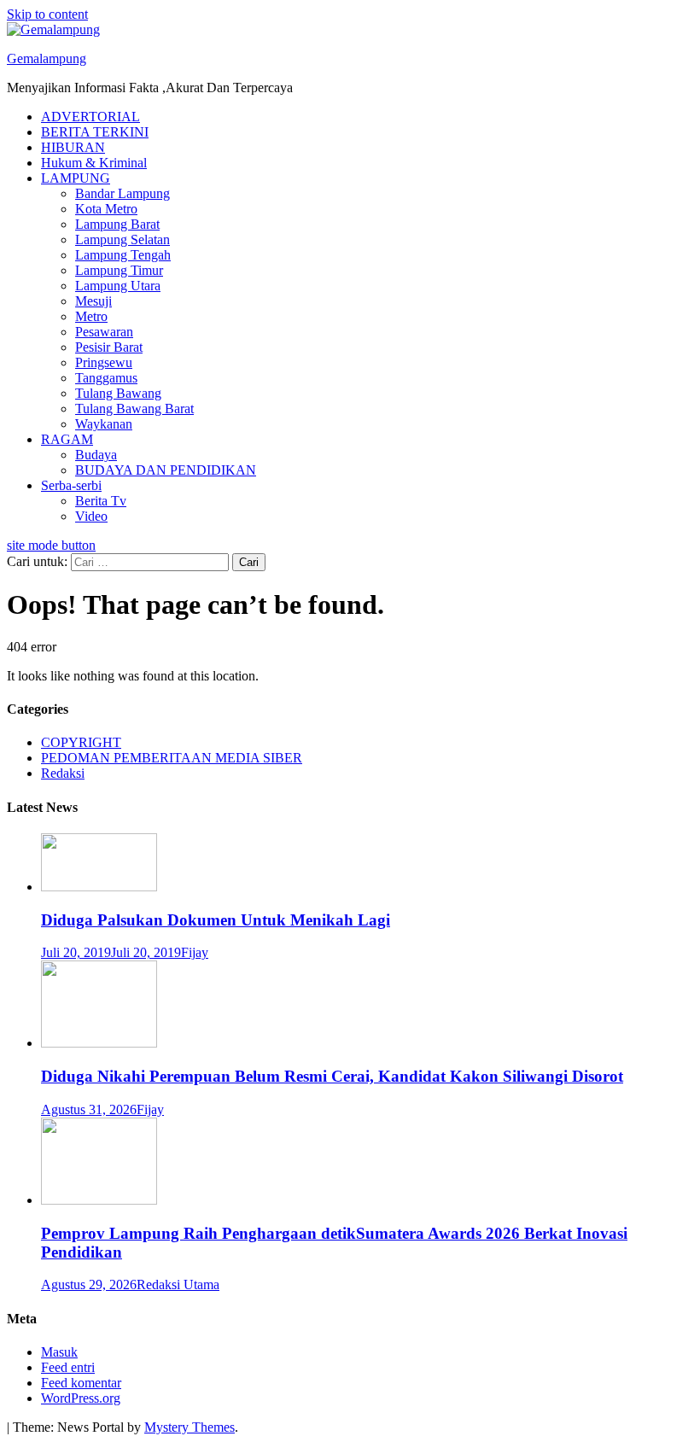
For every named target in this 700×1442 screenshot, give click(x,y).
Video (91, 516)
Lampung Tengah (123, 255)
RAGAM (67, 439)
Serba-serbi (71, 485)
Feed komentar (81, 1382)
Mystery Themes (189, 1427)
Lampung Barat (117, 224)
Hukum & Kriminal (94, 162)
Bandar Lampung (122, 193)
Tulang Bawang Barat (134, 408)
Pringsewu (103, 362)
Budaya (96, 454)
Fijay (194, 952)
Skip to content (47, 14)
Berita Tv (100, 500)
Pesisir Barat (109, 347)
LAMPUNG (75, 178)
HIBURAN (73, 147)
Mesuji (93, 301)
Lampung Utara (117, 285)
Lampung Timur (119, 270)
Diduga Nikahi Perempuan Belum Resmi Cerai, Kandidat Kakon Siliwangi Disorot (332, 1076)
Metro (91, 316)
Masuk (59, 1352)
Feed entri (68, 1367)
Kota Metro (106, 208)
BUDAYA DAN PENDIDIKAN (165, 470)
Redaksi (63, 773)
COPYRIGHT (81, 742)
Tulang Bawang (118, 393)
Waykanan (103, 424)
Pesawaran (104, 331)
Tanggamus (106, 378)
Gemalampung (46, 58)
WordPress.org (80, 1398)
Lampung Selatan (122, 239)
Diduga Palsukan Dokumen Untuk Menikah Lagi (215, 920)
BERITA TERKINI (95, 132)
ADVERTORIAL (90, 116)
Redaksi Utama (178, 1284)
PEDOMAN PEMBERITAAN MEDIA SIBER (171, 757)
